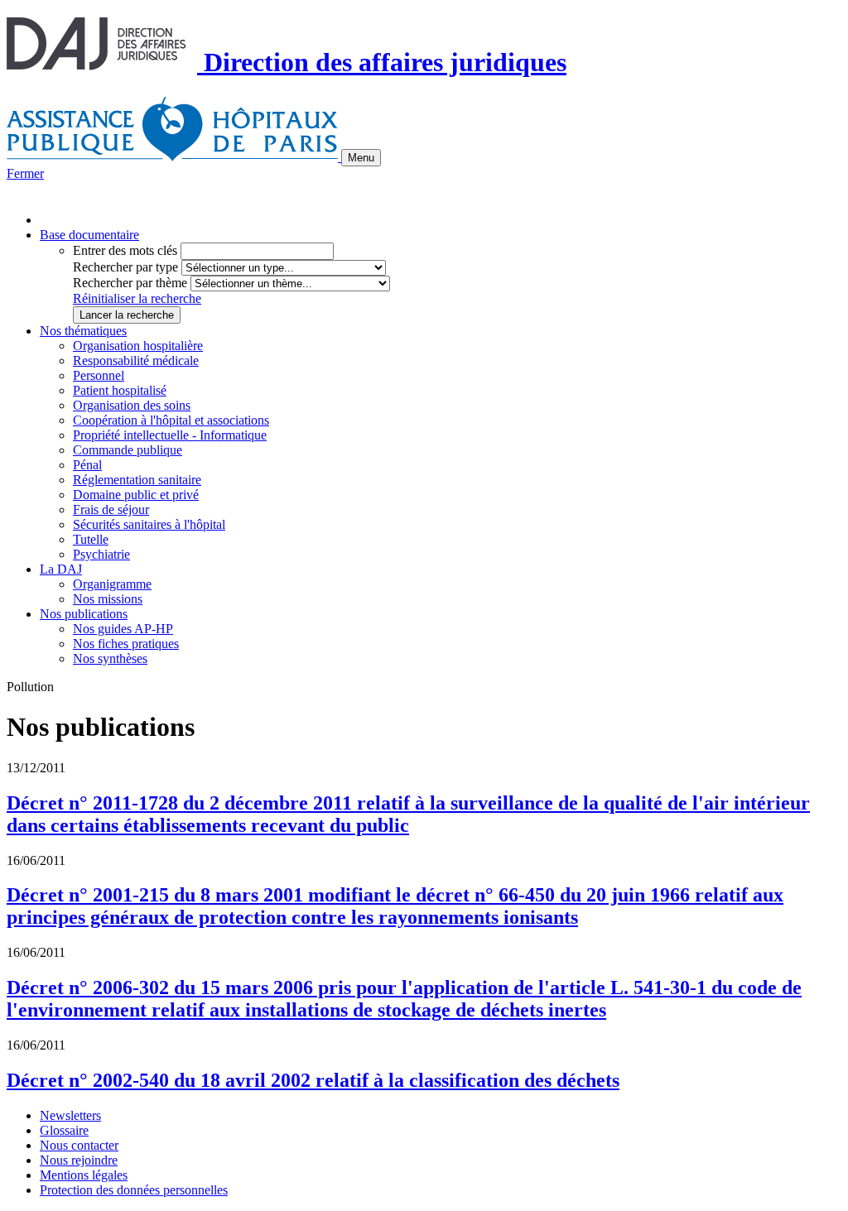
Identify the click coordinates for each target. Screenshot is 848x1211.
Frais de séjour (111, 509)
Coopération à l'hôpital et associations (171, 420)
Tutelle (90, 539)
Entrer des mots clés (125, 250)
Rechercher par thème (130, 283)
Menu (361, 157)
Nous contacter (79, 1145)
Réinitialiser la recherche (137, 298)
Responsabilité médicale (136, 360)
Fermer (25, 173)
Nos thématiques (83, 331)
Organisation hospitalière (138, 346)
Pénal (87, 465)
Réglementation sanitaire (137, 480)
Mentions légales (84, 1175)
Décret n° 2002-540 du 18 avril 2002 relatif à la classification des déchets (313, 1080)
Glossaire (64, 1130)
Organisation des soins (131, 405)
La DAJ (61, 569)
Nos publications (84, 614)
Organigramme (112, 584)
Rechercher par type (125, 267)
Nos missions (107, 599)
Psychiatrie (101, 554)
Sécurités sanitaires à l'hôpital (149, 524)
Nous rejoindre (79, 1160)
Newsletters (70, 1115)
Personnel (98, 375)
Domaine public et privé (136, 495)
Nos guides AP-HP (123, 629)
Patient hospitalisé (119, 390)
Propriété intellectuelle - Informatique (170, 435)
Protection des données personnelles (134, 1190)
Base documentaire (89, 235)
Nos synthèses (110, 658)
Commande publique (127, 450)
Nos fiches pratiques (126, 644)
